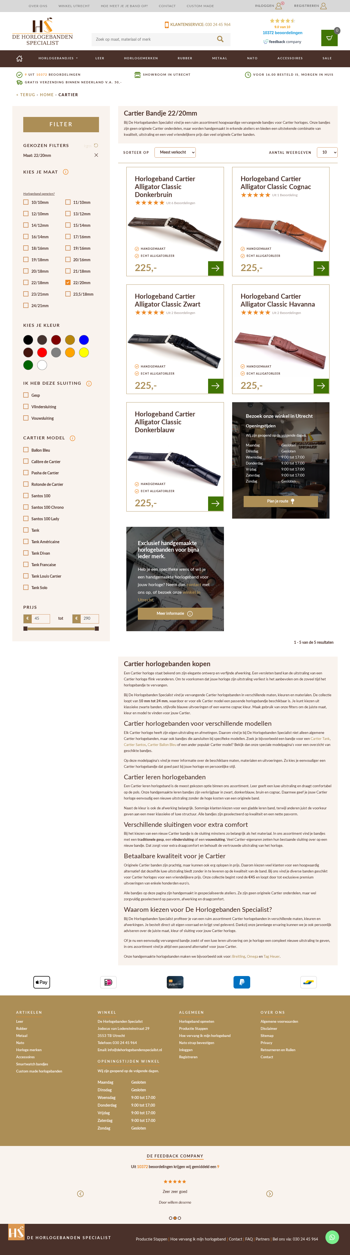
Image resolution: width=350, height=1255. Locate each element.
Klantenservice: (187, 25)
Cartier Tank (320, 738)
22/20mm (82, 283)
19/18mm (40, 260)
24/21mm (40, 306)
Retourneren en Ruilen (278, 1050)
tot (60, 619)
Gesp (35, 396)
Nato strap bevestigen (196, 1043)
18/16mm (40, 249)
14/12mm (40, 226)
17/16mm (82, 237)
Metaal (220, 58)
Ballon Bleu (40, 450)
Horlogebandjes (57, 58)
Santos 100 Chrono (47, 508)
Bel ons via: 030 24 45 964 (295, 1239)
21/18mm (82, 272)
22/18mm (40, 283)
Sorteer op (136, 152)
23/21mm (40, 294)
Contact (167, 6)
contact (193, 585)
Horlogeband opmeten (196, 1022)
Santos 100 (40, 496)
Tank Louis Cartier (46, 576)
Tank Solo (39, 588)
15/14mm (82, 226)
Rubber (185, 58)
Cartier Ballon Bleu (162, 744)
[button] (80, 1198)
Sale (327, 58)
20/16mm (82, 260)
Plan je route (278, 501)
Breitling (238, 956)
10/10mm (40, 203)
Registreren (307, 5)
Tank (35, 531)
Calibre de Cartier (45, 462)
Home (47, 95)
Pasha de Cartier (45, 473)
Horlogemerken (141, 58)
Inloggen (265, 5)
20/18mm (40, 272)
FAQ (249, 1239)
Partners (263, 1239)
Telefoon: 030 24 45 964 (117, 1043)
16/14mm (40, 237)
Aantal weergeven (290, 152)
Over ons (38, 6)
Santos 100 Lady (45, 519)
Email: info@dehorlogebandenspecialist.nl (130, 1050)
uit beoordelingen (53, 74)
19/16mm (82, 249)
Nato (252, 58)
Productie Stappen (193, 1029)
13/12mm (82, 214)
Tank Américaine (45, 542)
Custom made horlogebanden (39, 1071)
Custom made (200, 6)
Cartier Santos (135, 744)
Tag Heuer (272, 956)
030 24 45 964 (218, 25)
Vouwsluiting (42, 419)
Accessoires (290, 58)
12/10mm (40, 214)
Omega (253, 956)
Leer (99, 58)
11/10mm (82, 203)
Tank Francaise (43, 565)
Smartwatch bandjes (32, 1064)
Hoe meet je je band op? (124, 6)
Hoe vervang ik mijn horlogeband (205, 1036)
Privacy (266, 1043)
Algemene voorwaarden (279, 1022)
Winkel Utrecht (74, 6)
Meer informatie (171, 614)
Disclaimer (269, 1029)
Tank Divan (40, 554)
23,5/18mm (83, 294)
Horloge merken (29, 1050)
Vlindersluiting (43, 407)
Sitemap (267, 1036)
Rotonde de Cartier (47, 485)
